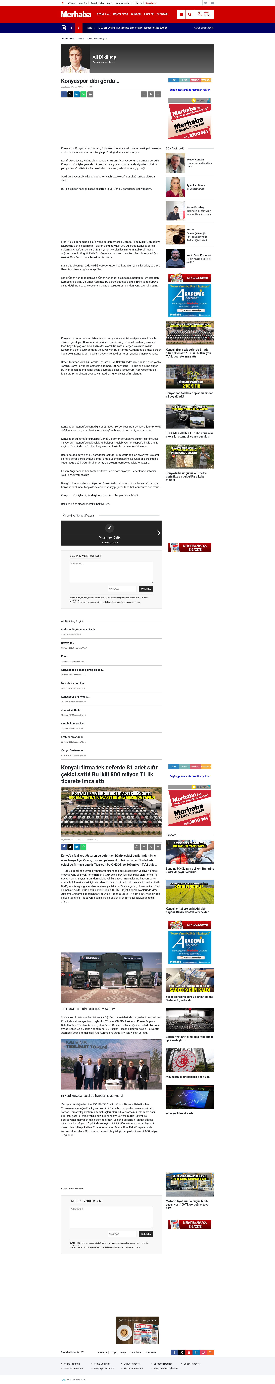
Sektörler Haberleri (133, 1368)
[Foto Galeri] (212, 2)
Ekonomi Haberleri (163, 1363)
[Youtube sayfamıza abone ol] (188, 1352)
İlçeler (149, 14)
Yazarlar (81, 38)
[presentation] (71, 28)
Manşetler (83, 3)
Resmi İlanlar (151, 3)
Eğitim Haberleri (192, 1363)
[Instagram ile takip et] (203, 1352)
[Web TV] (205, 2)
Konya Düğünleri (102, 1363)
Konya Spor (120, 14)
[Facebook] (64, 94)
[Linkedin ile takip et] (196, 1352)
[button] (144, 94)
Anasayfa (69, 38)
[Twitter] (70, 94)
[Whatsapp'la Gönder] (83, 94)
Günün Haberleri (97, 3)
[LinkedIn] (77, 94)
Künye (113, 1352)
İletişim (123, 1352)
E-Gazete (71, 3)
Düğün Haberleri (132, 1363)
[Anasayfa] (62, 3)
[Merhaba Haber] (76, 14)
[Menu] (181, 14)
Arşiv (109, 3)
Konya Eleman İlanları (123, 3)
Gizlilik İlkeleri (136, 1352)
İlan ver (139, 3)
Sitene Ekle (151, 1352)
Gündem (136, 14)
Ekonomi (162, 14)
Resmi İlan (103, 14)
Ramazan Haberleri (73, 1368)
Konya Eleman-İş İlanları (166, 1368)
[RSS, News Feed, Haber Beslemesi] (210, 1352)
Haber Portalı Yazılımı (75, 1380)
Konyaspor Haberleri (104, 1368)
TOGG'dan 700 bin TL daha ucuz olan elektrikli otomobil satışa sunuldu (132, 27)
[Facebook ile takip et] (174, 1352)
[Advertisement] (111, 122)
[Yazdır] (90, 94)
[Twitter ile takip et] (181, 1352)
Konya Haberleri (72, 1363)
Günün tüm (204, 27)
